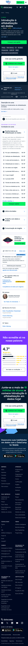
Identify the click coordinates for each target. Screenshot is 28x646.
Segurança (11, 641)
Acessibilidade (4, 641)
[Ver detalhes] (24, 211)
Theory (7, 12)
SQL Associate (19, 582)
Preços (3, 501)
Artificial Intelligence (6, 533)
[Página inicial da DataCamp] (6, 7)
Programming (18, 533)
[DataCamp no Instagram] (22, 623)
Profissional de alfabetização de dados (7, 281)
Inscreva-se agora (20, 243)
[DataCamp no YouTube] (17, 623)
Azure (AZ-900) (19, 593)
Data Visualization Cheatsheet (12, 311)
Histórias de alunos (20, 512)
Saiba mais (22, 251)
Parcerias (3, 480)
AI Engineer (18, 588)
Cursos (17, 479)
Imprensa (3, 472)
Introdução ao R (5, 553)
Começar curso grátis (14, 42)
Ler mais (3, 37)
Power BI (3, 535)
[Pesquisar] (17, 7)
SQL (2, 530)
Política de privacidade (11, 78)
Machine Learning (19, 527)
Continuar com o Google (15, 63)
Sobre (2, 469)
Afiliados (3, 478)
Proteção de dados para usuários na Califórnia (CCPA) (12, 637)
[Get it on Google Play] (19, 456)
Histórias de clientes (6, 512)
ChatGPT (3, 541)
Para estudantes (19, 499)
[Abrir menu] (25, 7)
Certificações (18, 481)
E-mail (15, 73)
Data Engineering (19, 530)
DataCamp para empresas (14, 265)
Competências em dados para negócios (13, 286)
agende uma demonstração (10, 270)
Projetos (17, 484)
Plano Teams (4, 504)
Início (2, 12)
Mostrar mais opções (13, 67)
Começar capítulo (14, 204)
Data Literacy (7, 326)
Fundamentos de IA (20, 549)
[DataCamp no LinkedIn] (12, 623)
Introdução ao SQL (6, 551)
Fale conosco (4, 486)
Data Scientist (18, 585)
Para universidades (20, 514)
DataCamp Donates (20, 517)
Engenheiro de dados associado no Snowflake (6, 601)
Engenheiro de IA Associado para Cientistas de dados (6, 607)
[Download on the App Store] (8, 456)
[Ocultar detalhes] (24, 132)
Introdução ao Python (6, 548)
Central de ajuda (5, 483)
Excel (2, 538)
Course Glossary (7, 315)
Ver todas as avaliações (13, 369)
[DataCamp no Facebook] (2, 623)
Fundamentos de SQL (20, 552)
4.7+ (10, 28)
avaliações (18, 487)
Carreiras (3, 475)
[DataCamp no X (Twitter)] (7, 623)
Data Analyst (18, 579)
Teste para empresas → (18, 88)
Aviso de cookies (16, 634)
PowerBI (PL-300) (19, 590)
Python (3, 524)
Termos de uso (21, 76)
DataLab (17, 490)
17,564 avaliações (17, 28)
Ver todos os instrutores (11, 301)
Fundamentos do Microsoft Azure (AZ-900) (20, 566)
